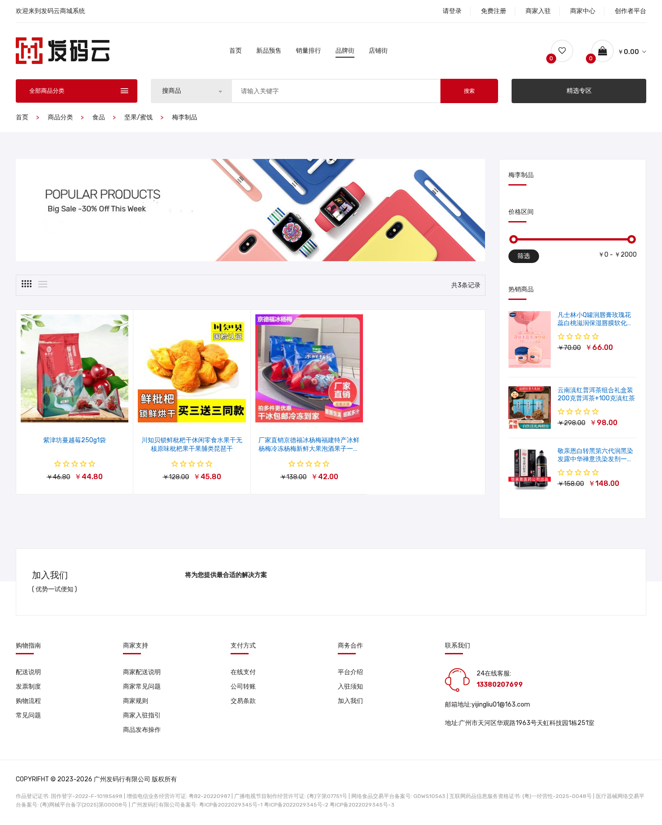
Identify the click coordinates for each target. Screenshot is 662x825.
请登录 (452, 11)
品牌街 (345, 50)
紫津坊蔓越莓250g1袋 (74, 440)
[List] (42, 284)
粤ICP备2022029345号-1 (231, 805)
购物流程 (28, 701)
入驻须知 (350, 686)
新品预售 (268, 50)
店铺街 (378, 50)
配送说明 (28, 672)
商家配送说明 (142, 672)
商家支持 (135, 645)
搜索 (469, 91)
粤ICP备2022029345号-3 (362, 805)
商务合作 (350, 645)
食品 (98, 117)
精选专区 (579, 91)
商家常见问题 (142, 686)
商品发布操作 (142, 730)
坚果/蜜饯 (138, 117)
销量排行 (308, 50)
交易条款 (243, 701)
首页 (235, 50)
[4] (26, 284)
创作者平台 (630, 11)
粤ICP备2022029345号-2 (296, 805)
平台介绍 (350, 672)
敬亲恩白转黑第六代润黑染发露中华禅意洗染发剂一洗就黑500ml (595, 459)
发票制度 (28, 686)
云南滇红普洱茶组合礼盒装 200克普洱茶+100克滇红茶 (596, 394)
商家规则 (135, 701)
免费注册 (493, 11)
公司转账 (243, 686)
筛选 (523, 256)
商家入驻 (538, 11)
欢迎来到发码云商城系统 (50, 11)
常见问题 (28, 715)
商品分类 (60, 117)
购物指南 (28, 645)
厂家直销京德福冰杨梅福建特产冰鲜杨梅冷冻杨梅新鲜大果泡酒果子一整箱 (308, 448)
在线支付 (243, 672)
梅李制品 (184, 117)
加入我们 (350, 701)
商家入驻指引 (142, 715)
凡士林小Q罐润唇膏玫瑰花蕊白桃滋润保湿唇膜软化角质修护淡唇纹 (595, 323)
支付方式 (243, 645)
